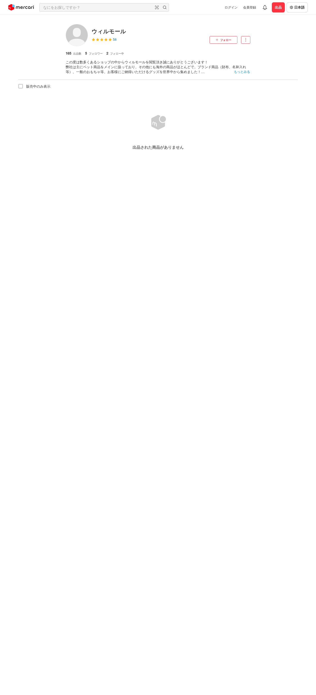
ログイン (231, 7)
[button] (157, 7)
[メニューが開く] (245, 40)
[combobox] (104, 7)
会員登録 (249, 7)
